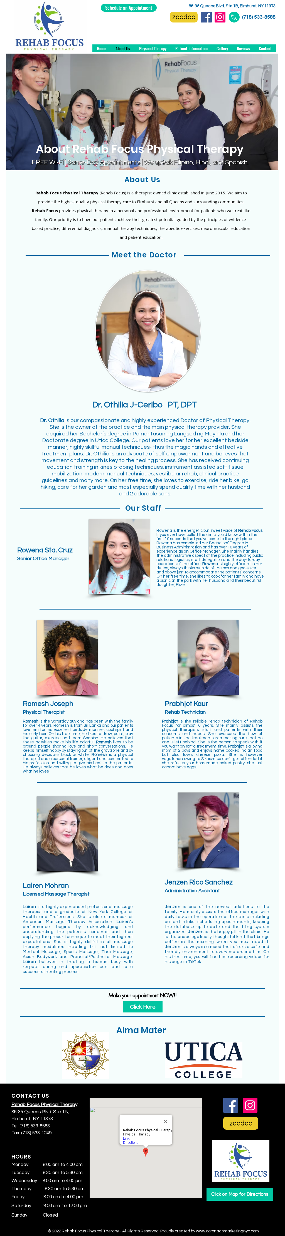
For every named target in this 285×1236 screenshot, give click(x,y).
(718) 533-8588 (259, 17)
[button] (191, 48)
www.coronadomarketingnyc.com (227, 1231)
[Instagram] (220, 17)
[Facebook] (206, 17)
